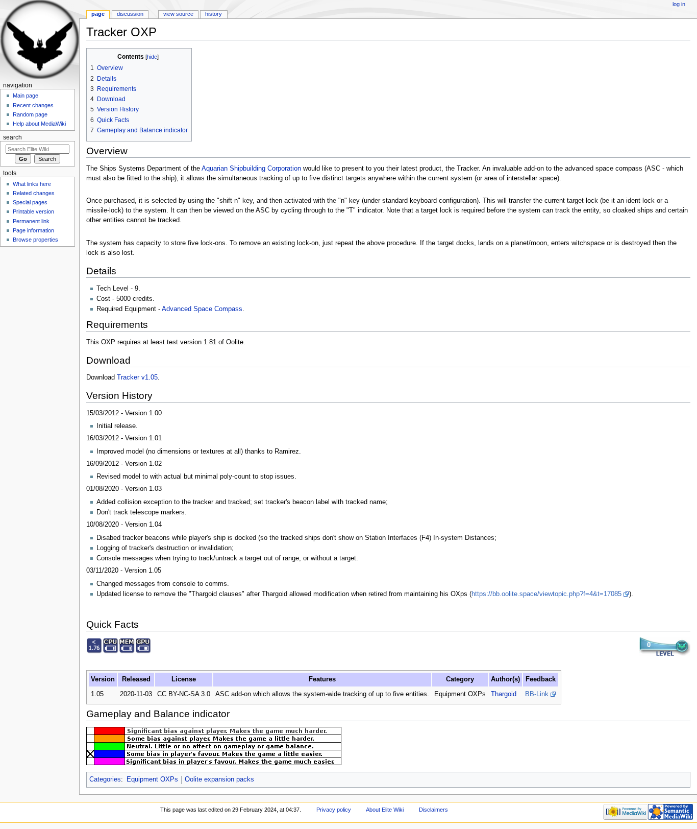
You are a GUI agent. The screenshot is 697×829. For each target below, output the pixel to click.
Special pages (30, 202)
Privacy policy (333, 810)
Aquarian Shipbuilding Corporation (251, 168)
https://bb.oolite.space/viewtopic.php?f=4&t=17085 (546, 594)
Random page (30, 114)
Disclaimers (433, 810)
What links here (32, 184)
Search (12, 137)
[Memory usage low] (127, 645)
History (213, 14)
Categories (105, 779)
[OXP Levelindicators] (664, 646)
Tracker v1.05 (137, 377)
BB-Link (537, 694)
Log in (679, 4)
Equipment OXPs (152, 779)
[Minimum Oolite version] (94, 645)
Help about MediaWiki (39, 124)
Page (98, 14)
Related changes (34, 193)
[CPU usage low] (111, 645)
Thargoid (503, 694)
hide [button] (152, 57)
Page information (33, 230)
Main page (25, 95)
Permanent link (31, 221)
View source (178, 14)
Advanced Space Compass (202, 309)
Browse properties (35, 239)
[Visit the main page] (39, 39)
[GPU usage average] (143, 645)
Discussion (130, 14)
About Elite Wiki (385, 810)
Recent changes (33, 105)
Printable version (33, 211)
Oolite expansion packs (219, 779)
